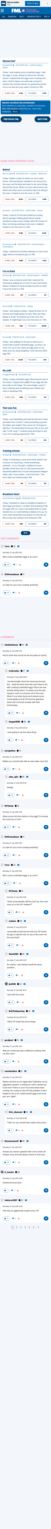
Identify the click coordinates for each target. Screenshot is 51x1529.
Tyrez (7, 547)
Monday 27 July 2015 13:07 (17, 960)
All (3, 17)
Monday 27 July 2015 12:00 (13, 1178)
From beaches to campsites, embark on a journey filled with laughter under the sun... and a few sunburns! (23, 107)
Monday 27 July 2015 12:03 (17, 927)
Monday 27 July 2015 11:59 (16, 897)
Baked (6, 170)
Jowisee (12, 921)
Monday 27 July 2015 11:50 (12, 581)
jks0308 (12, 984)
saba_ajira (14, 777)
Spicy (21, 17)
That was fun (10, 408)
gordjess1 (9, 1040)
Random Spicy (34, 17)
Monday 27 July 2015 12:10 (16, 783)
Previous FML (11, 119)
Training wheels (11, 451)
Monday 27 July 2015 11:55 (12, 553)
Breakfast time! (11, 494)
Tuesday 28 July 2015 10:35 (17, 1017)
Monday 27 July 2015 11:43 (12, 651)
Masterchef (9, 61)
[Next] (38, 1227)
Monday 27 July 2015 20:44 (17, 728)
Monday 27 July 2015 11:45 (12, 812)
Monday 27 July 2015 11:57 (12, 1077)
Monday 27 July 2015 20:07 (17, 677)
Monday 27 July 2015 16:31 (16, 990)
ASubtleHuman (11, 645)
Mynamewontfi (12, 1141)
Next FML (42, 119)
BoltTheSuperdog (17, 1011)
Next (25, 533)
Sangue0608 (14, 722)
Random (12, 17)
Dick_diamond (16, 1112)
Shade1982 (14, 954)
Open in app (32, 3)
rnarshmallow (11, 1071)
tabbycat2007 (11, 1200)
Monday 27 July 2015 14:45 (17, 1118)
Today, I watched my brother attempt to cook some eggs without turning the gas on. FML (25, 253)
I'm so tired (9, 271)
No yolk (7, 370)
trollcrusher (14, 671)
